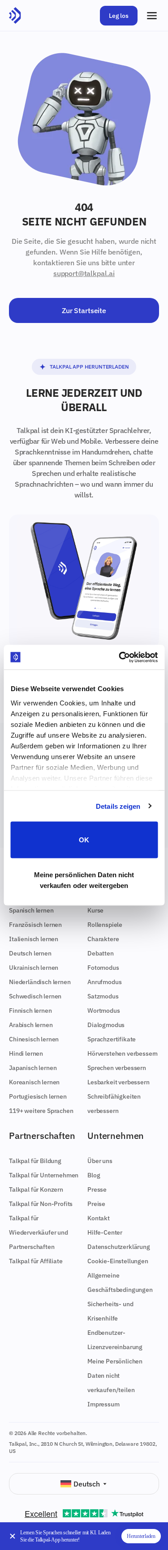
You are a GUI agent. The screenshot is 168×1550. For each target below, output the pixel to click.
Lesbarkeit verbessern (118, 1082)
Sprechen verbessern (116, 1068)
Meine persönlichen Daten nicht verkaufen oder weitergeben (84, 880)
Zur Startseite (84, 310)
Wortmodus (103, 1010)
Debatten (100, 953)
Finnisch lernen (30, 1010)
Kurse (95, 910)
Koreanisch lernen (34, 1082)
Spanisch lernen (31, 910)
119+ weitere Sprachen (41, 1111)
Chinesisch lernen (34, 1039)
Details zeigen (118, 806)
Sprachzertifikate (111, 1039)
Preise (96, 1204)
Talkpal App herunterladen (89, 366)
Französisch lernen (35, 925)
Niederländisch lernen (40, 982)
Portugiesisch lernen (38, 1096)
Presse (97, 1189)
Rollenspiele (104, 925)
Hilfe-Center (104, 1232)
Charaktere (103, 939)
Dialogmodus (106, 1025)
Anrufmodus (104, 982)
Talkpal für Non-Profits (41, 1204)
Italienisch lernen (33, 939)
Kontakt (98, 1218)
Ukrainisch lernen (33, 968)
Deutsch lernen (30, 953)
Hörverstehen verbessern (122, 1053)
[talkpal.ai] (15, 15)
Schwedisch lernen (35, 996)
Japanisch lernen (32, 1068)
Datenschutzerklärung (118, 1247)
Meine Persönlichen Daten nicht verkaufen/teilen (114, 1375)
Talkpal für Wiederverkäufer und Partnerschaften (38, 1232)
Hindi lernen (26, 1053)
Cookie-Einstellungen (117, 1261)
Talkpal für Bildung (35, 1161)
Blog (93, 1175)
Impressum (103, 1404)
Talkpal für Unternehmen (43, 1175)
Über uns (99, 1161)
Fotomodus (103, 968)
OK (84, 840)
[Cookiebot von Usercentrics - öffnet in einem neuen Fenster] (120, 657)
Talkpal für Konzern (36, 1189)
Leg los (119, 16)
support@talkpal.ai (84, 273)
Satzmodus (103, 996)
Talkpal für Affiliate (36, 1261)
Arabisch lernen (31, 1025)
